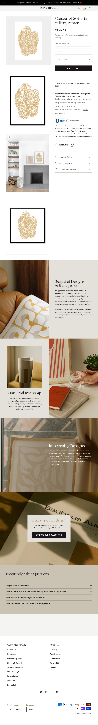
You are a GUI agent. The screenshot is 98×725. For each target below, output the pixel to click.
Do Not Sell (11, 685)
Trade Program (55, 654)
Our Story (53, 650)
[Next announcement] (93, 2)
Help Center (12, 654)
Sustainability (55, 663)
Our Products (55, 658)
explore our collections (49, 535)
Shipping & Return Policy (16, 663)
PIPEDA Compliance (15, 672)
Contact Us (11, 650)
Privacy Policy (12, 676)
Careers (53, 667)
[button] (7, 8)
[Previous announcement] (4, 2)
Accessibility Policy (14, 658)
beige (85, 109)
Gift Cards (11, 680)
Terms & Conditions (15, 667)
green (62, 113)
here (57, 139)
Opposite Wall (86, 713)
